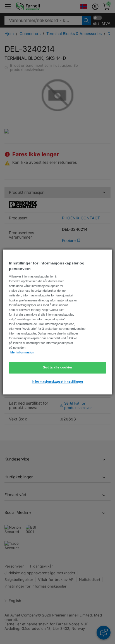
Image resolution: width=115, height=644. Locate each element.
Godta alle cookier (57, 367)
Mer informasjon (22, 352)
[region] (57, 321)
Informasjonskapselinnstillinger (57, 381)
